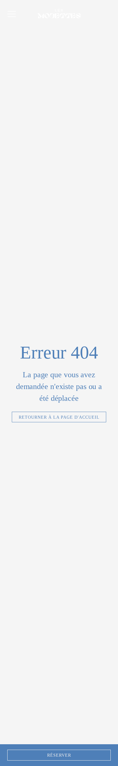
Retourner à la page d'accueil (59, 417)
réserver (59, 755)
